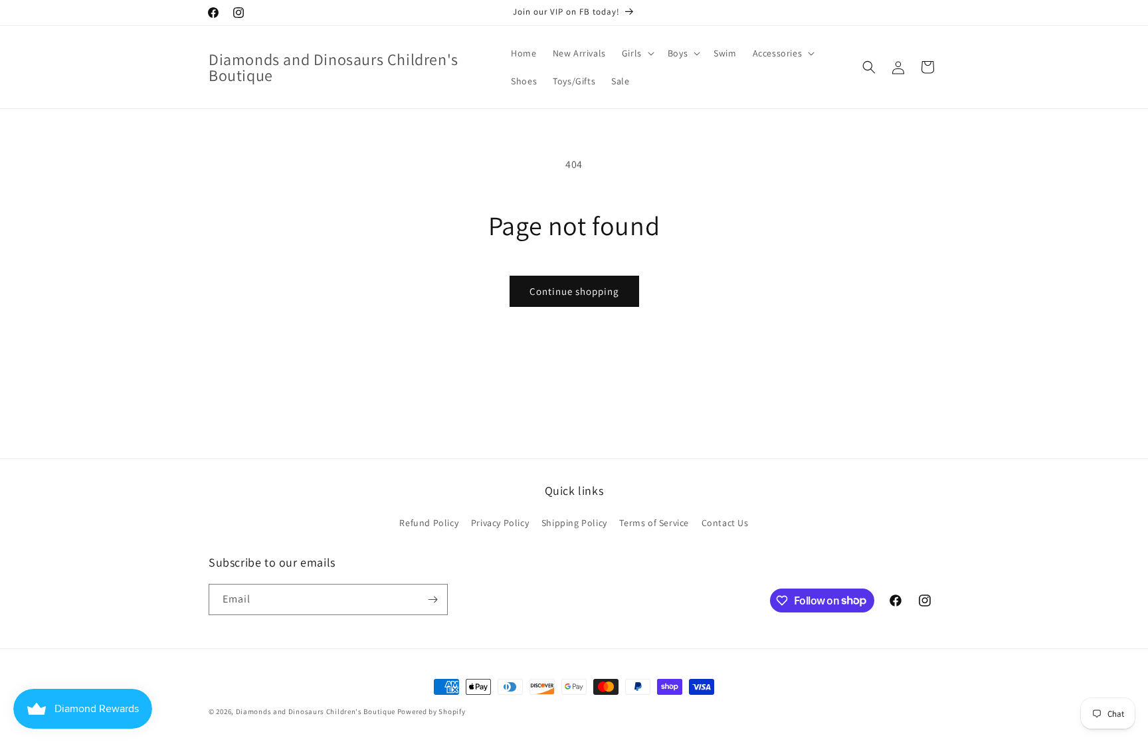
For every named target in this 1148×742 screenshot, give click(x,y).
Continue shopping (574, 291)
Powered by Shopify (431, 711)
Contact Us (725, 523)
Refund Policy (428, 523)
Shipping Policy (574, 523)
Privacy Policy (500, 523)
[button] (637, 53)
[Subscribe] (432, 599)
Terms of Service (654, 523)
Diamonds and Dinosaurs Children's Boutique (315, 711)
